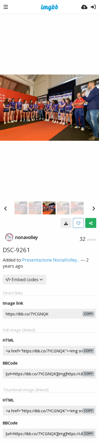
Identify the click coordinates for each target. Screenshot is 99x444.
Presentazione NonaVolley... (50, 260)
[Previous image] (5, 208)
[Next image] (93, 208)
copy (88, 313)
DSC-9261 (16, 250)
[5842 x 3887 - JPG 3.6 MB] (66, 223)
